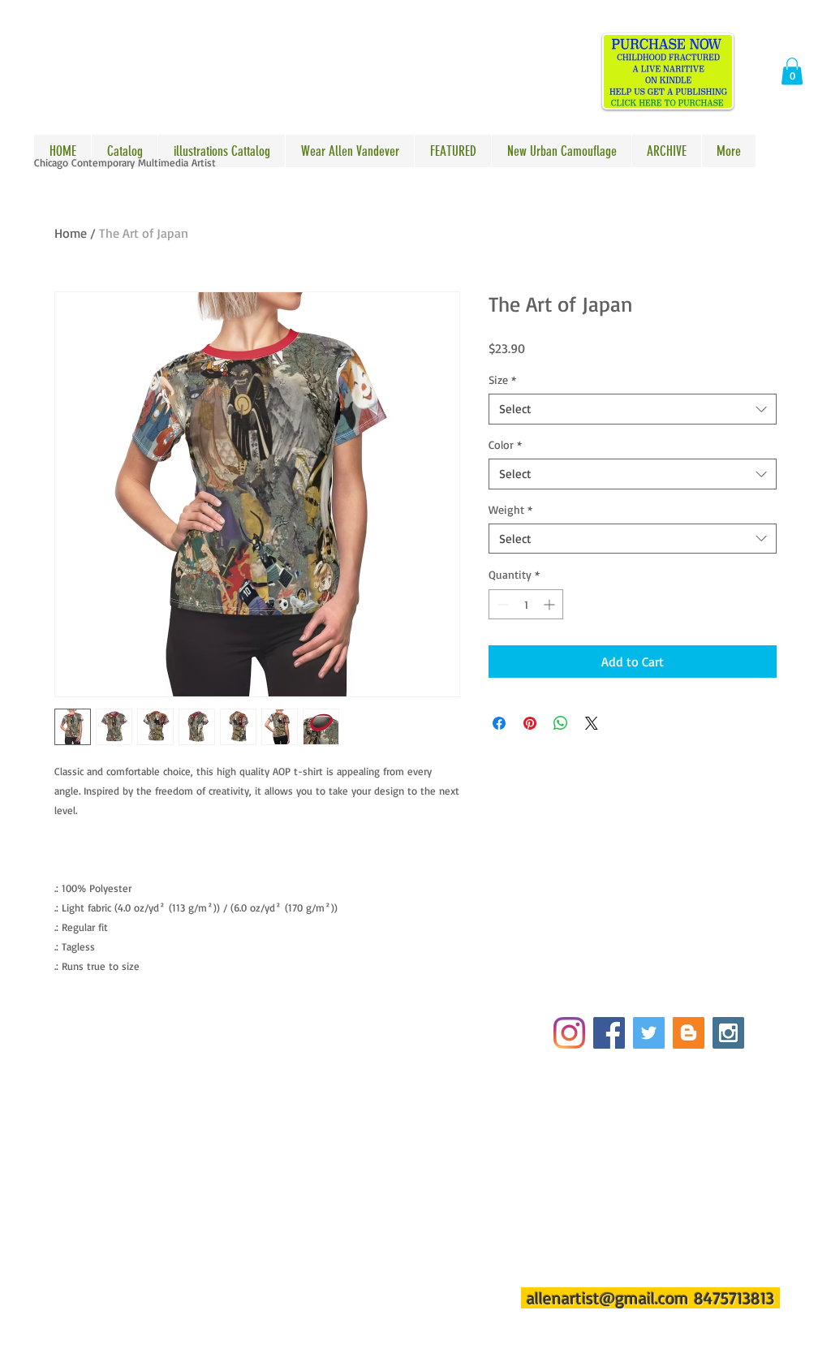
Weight (510, 509)
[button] (792, 71)
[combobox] (633, 409)
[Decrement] (501, 604)
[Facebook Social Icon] (609, 1033)
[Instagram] (569, 1033)
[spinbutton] (525, 604)
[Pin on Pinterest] (530, 723)
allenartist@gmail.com (608, 1297)
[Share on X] (591, 723)
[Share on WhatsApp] (561, 723)
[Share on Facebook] (499, 723)
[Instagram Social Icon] (728, 1033)
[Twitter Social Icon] (649, 1033)
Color (505, 444)
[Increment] (550, 604)
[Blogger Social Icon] (688, 1033)
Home (70, 233)
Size (502, 379)
